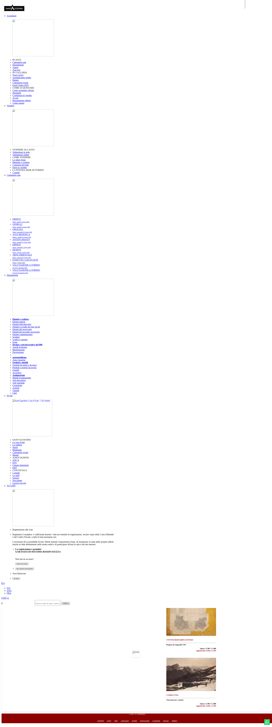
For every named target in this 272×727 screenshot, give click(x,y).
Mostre (15, 80)
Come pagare (18, 103)
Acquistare (11, 16)
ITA (8, 588)
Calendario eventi (20, 83)
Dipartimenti (18, 65)
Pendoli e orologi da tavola (24, 367)
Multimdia (17, 450)
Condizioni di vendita (22, 95)
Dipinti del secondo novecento (26, 332)
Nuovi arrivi (17, 75)
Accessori (16, 372)
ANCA (15, 460)
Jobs (116, 721)
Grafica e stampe (19, 339)
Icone (14, 342)
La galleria (17, 445)
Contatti (16, 172)
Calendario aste (19, 62)
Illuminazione (18, 350)
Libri (14, 393)
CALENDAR (156, 721)
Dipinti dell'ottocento (21, 324)
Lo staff (15, 475)
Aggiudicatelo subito (21, 77)
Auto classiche (19, 360)
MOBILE (174, 721)
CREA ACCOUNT (21, 564)
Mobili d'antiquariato (21, 378)
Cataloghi (125, 721)
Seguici (15, 478)
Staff (109, 721)
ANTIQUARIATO (21, 240)
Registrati (16, 93)
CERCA (65, 603)
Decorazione (18, 352)
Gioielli (15, 370)
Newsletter (17, 480)
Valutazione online (20, 155)
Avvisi (15, 98)
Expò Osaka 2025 (20, 85)
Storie (15, 447)
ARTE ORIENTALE (22, 256)
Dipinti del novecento (22, 329)
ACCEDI (11, 485)
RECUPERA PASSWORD (24, 569)
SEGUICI (166, 721)
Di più (9, 395)
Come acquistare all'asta (23, 90)
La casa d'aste (18, 442)
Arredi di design (19, 347)
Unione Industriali (20, 465)
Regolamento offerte (21, 100)
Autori (15, 67)
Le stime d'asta (19, 160)
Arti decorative (19, 380)
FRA (9, 593)
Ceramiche (17, 385)
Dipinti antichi (18, 322)
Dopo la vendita (19, 167)
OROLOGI (22, 230)
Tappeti (15, 390)
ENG (9, 590)
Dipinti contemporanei (22, 334)
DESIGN (20, 251)
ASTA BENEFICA (21, 235)
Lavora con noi (19, 483)
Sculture (16, 337)
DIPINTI (20, 220)
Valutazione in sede (21, 152)
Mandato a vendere (21, 162)
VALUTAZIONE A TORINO (26, 266)
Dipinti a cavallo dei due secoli (26, 327)
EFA (14, 463)
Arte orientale (18, 383)
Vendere (10, 105)
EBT (14, 468)
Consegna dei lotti (20, 165)
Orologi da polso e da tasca (24, 365)
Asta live (16, 70)
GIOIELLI (21, 225)
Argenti (15, 388)
